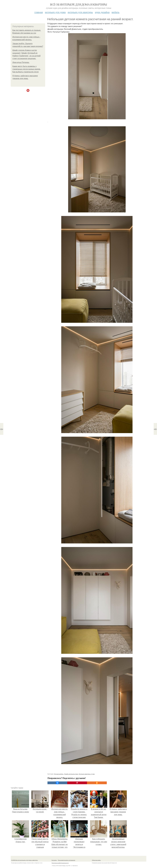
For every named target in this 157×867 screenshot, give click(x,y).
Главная (38, 12)
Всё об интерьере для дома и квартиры (78, 4)
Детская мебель (58, 774)
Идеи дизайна (102, 12)
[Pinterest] (77, 782)
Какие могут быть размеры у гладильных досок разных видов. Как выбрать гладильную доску (26, 69)
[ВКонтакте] (57, 782)
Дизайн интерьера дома (71, 774)
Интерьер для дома (55, 12)
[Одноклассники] (97, 782)
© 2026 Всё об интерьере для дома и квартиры (24, 860)
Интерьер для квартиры (80, 12)
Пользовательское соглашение (66, 860)
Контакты (54, 860)
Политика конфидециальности (60, 863)
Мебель (115, 12)
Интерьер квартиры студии (87, 774)
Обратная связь (96, 860)
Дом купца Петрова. (20, 62)
